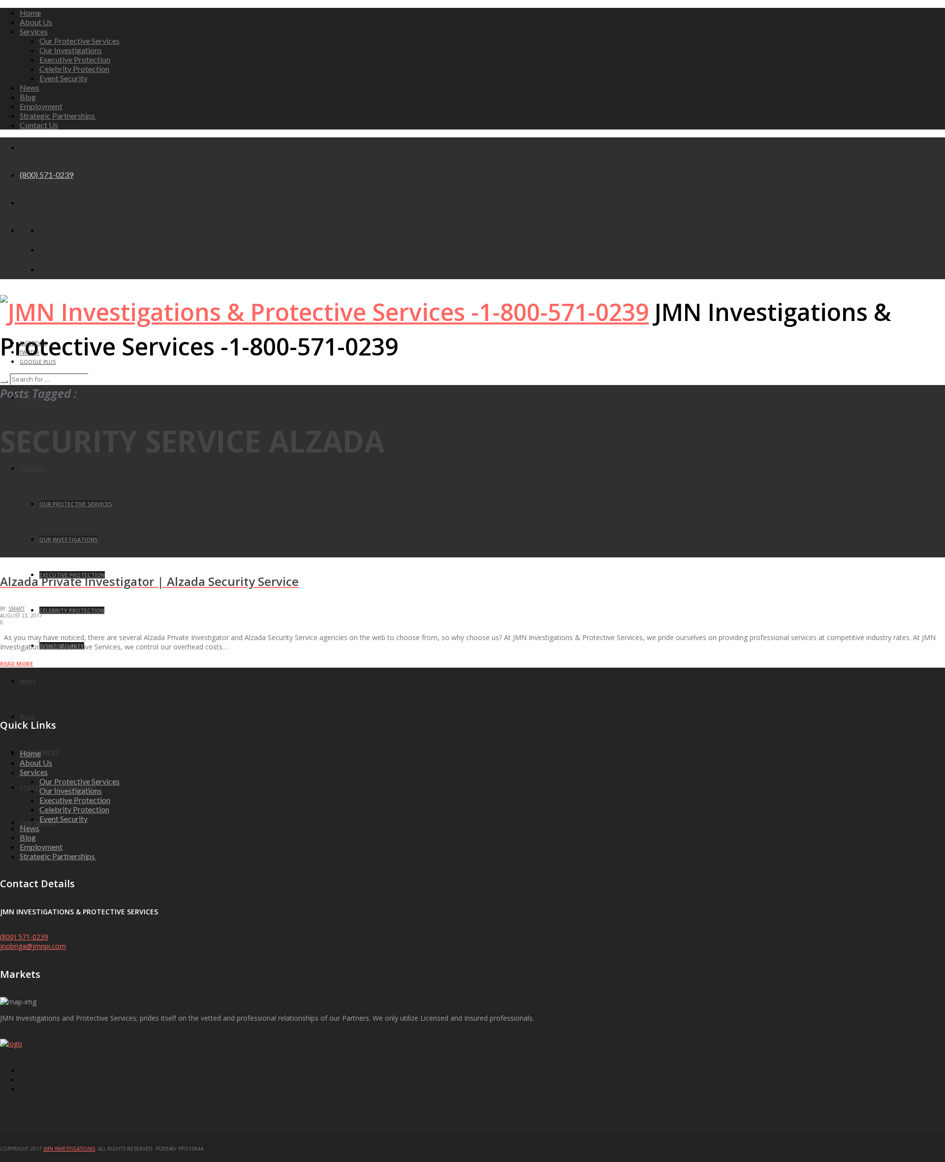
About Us (36, 22)
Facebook (33, 343)
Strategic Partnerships (58, 115)
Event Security (63, 78)
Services (34, 31)
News (29, 87)
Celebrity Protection (74, 68)
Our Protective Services (79, 40)
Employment (41, 106)
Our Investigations (70, 50)
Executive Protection (74, 59)
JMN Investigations (69, 1148)
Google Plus (38, 361)
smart (16, 608)
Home (30, 12)
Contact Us (39, 124)
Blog (28, 96)
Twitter (29, 352)
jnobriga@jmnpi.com (33, 946)
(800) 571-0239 (46, 174)
